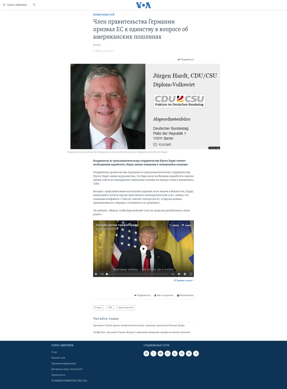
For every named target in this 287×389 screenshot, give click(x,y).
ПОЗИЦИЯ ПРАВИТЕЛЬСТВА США (69, 381)
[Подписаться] (189, 353)
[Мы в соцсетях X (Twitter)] (153, 353)
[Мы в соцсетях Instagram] (167, 353)
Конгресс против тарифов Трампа (117, 225)
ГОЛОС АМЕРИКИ (108, 229)
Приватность (58, 375)
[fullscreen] (191, 274)
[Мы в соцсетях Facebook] (146, 353)
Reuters (97, 45)
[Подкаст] (182, 353)
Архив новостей (103, 15)
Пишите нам (58, 358)
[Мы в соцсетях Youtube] (160, 353)
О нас (54, 352)
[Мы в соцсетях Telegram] (196, 353)
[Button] (186, 60)
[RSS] (175, 353)
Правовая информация (63, 363)
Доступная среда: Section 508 (66, 369)
